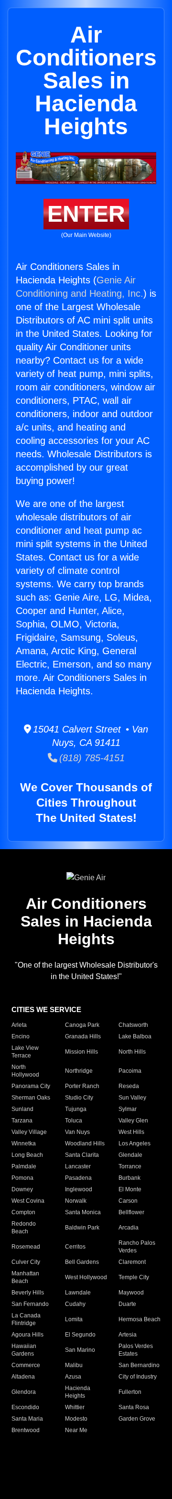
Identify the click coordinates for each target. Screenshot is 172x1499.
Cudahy (75, 1304)
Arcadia (128, 1227)
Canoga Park (82, 1025)
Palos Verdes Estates (135, 1350)
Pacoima (129, 1071)
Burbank (129, 1178)
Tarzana (21, 1120)
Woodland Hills (85, 1143)
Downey (22, 1189)
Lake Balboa (134, 1036)
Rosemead (25, 1246)
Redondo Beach (23, 1227)
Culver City (25, 1262)
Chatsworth (133, 1025)
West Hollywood (86, 1277)
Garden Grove (136, 1418)
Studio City (79, 1097)
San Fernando (30, 1304)
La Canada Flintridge (26, 1319)
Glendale (130, 1155)
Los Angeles (134, 1143)
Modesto (76, 1418)
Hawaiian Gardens (23, 1350)
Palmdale (23, 1166)
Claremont (132, 1262)
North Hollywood (25, 1071)
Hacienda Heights (77, 1392)
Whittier (75, 1407)
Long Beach (27, 1155)
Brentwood (25, 1430)
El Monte (129, 1189)
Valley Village (29, 1132)
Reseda (128, 1086)
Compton (23, 1212)
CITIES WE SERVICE (46, 1009)
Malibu (74, 1365)
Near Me (76, 1430)
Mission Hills (81, 1051)
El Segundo (80, 1334)
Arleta (19, 1025)
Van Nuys (77, 1132)
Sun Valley (132, 1097)
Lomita (74, 1319)
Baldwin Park (82, 1227)
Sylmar (127, 1109)
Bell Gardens (82, 1262)
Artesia (127, 1334)
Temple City (133, 1277)
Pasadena (78, 1178)
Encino (20, 1036)
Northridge (79, 1071)
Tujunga (75, 1109)
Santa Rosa (133, 1407)
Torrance (129, 1166)
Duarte (127, 1304)
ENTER (86, 213)
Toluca (73, 1120)
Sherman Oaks (30, 1097)
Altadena (23, 1376)
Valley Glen (133, 1120)
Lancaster (78, 1166)
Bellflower (131, 1212)
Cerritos (75, 1246)
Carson (128, 1200)
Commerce (25, 1365)
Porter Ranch (82, 1086)
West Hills (131, 1132)
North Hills (132, 1051)
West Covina (27, 1200)
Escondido (25, 1407)
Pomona (22, 1178)
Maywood (131, 1292)
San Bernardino (139, 1365)
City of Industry (137, 1376)
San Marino (80, 1350)
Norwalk (75, 1200)
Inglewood (78, 1189)
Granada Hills (83, 1036)
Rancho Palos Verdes (136, 1247)
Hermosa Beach (139, 1319)
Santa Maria (27, 1418)
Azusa (73, 1376)
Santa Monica (83, 1212)
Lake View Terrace (25, 1052)
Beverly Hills (27, 1292)
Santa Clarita (82, 1155)
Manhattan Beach (25, 1277)
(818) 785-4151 (91, 758)
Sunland (22, 1109)
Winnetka (23, 1143)
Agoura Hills (27, 1334)
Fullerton (129, 1392)
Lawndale (78, 1292)
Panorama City (30, 1086)
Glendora (23, 1392)
